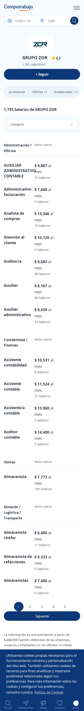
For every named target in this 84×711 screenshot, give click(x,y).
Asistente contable (12, 386)
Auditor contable (12, 434)
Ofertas (39, 92)
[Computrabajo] (18, 8)
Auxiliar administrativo (17, 312)
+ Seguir (42, 74)
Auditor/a (13, 261)
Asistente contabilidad (15, 362)
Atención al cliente (14, 239)
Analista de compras (14, 216)
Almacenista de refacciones (18, 559)
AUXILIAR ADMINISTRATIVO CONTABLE (20, 171)
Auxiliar (11, 285)
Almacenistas (16, 580)
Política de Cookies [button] (48, 692)
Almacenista (15, 476)
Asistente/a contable (14, 410)
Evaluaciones (66, 92)
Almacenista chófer (15, 535)
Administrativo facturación (17, 191)
